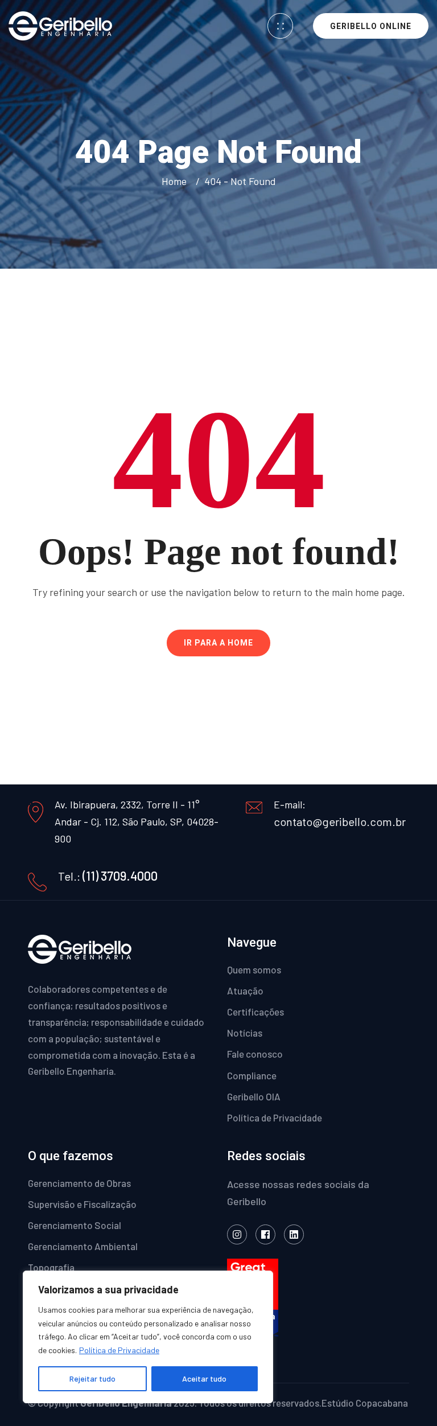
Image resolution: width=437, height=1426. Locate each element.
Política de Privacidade (119, 1350)
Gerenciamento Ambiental (83, 1246)
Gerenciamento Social (74, 1225)
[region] (148, 1337)
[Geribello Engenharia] (60, 24)
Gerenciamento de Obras (79, 1183)
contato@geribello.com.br (340, 821)
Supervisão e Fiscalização (82, 1204)
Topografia (51, 1267)
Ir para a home (218, 642)
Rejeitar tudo (92, 1378)
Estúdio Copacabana (364, 1402)
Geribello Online (370, 26)
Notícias (244, 1032)
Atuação (245, 990)
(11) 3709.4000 (120, 875)
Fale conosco (255, 1053)
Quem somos (254, 969)
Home (176, 181)
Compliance (252, 1075)
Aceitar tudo (204, 1378)
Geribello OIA (254, 1096)
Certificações (255, 1011)
